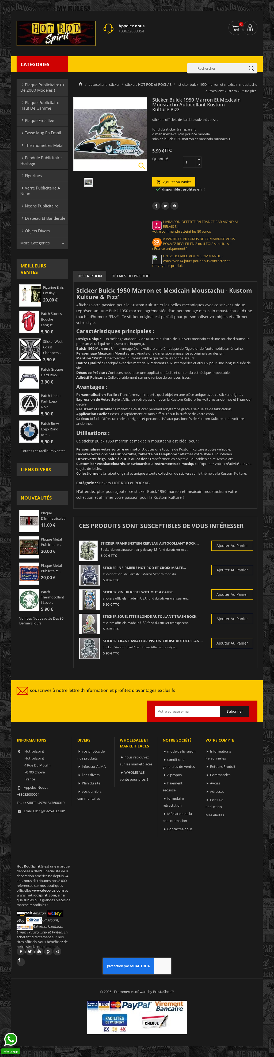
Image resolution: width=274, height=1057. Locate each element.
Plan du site (91, 783)
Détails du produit (131, 275)
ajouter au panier (174, 181)
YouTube (39, 951)
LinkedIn (21, 962)
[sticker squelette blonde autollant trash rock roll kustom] (89, 624)
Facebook (21, 951)
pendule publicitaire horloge (41, 160)
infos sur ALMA (94, 766)
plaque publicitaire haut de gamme (39, 105)
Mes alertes (215, 815)
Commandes (220, 774)
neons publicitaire (39, 206)
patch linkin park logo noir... (50, 401)
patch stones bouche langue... (51, 319)
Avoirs (215, 783)
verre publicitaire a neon (40, 190)
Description (90, 275)
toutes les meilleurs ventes (43, 450)
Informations (31, 740)
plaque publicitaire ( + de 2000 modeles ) (42, 87)
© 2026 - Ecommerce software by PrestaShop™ (137, 991)
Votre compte (220, 740)
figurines (31, 175)
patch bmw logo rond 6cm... (50, 429)
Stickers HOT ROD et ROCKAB (123, 482)
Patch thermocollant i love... (52, 597)
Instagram (57, 951)
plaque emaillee (37, 120)
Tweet (165, 206)
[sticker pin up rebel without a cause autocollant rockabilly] (89, 599)
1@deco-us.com (52, 811)
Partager (156, 206)
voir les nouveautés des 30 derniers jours (41, 621)
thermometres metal (41, 145)
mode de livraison (181, 751)
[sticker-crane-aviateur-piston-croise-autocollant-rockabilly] (89, 648)
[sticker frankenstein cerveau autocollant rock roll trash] (88, 551)
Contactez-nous (179, 829)
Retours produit (222, 766)
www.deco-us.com (48, 890)
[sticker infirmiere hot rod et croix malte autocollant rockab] (89, 575)
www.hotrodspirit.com (36, 895)
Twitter (30, 951)
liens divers (36, 469)
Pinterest (174, 206)
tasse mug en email (40, 132)
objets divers (35, 230)
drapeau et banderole (42, 218)
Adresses (217, 791)
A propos (174, 774)
